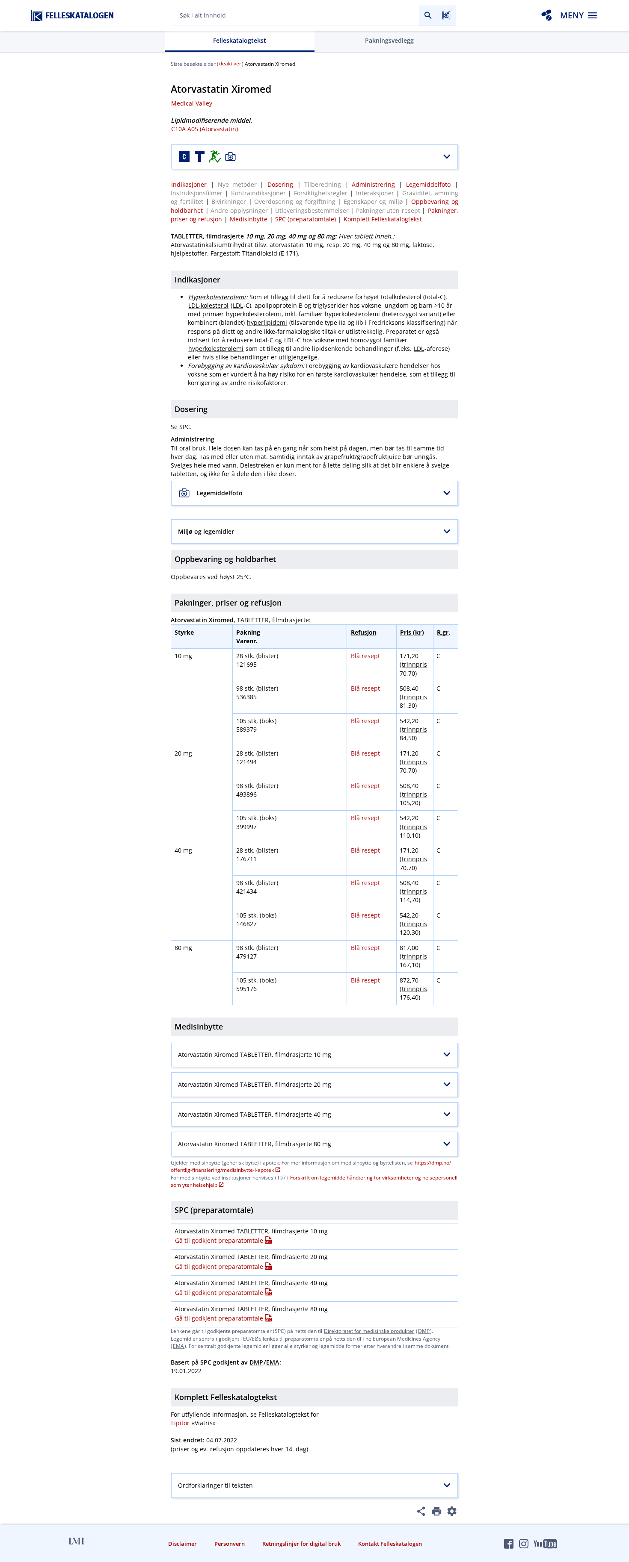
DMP (424, 1331)
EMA (178, 1346)
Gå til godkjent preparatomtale (219, 1240)
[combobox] (296, 15)
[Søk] (428, 15)
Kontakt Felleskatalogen (390, 1543)
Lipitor (180, 1423)
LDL (238, 305)
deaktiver (230, 63)
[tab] (239, 41)
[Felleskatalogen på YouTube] (545, 1544)
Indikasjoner (189, 184)
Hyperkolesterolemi (217, 297)
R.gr (442, 632)
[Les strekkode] (446, 15)
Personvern (229, 1543)
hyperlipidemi (267, 322)
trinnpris (414, 664)
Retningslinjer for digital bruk (301, 1543)
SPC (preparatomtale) (305, 219)
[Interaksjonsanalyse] (546, 15)
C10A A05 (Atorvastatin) (204, 129)
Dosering (280, 184)
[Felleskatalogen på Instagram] (524, 1544)
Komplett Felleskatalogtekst (383, 219)
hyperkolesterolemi (253, 314)
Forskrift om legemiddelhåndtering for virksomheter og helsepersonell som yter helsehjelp (314, 1181)
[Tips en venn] (421, 1512)
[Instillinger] (452, 1512)
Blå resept (365, 656)
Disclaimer (182, 1543)
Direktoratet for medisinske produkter (369, 1331)
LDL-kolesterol (208, 305)
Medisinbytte (248, 219)
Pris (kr (410, 632)
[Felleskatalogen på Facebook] (509, 1544)
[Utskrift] (436, 1512)
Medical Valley (191, 103)
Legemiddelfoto (428, 184)
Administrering (373, 184)
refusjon (222, 1449)
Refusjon (364, 632)
